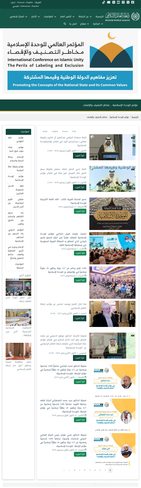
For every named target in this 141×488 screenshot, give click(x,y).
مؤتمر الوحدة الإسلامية (16, 178)
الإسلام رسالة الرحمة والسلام (16, 159)
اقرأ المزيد (79, 155)
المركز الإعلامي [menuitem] (17, 16)
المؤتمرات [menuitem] (48, 16)
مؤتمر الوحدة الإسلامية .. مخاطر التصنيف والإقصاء (108, 117)
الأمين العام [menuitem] (65, 16)
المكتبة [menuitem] (96, 24)
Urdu (74, 131)
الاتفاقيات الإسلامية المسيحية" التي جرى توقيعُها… (18, 331)
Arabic (45, 131)
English (55, 131)
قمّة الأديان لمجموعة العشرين (16, 189)
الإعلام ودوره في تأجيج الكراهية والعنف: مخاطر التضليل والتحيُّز (16, 252)
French (65, 131)
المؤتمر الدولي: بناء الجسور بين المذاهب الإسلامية (16, 235)
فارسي (16, 6)
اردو (13, 2)
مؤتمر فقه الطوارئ (16, 139)
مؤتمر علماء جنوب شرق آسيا (16, 149)
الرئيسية (135, 117)
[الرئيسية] (122, 16)
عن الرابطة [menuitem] (83, 16)
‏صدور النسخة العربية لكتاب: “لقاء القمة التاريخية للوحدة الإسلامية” (63, 201)
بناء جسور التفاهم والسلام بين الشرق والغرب (16, 218)
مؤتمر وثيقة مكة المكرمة (16, 168)
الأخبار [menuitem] (34, 16)
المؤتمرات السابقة (19, 266)
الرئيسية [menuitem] (100, 16)
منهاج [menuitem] (83, 24)
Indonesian (25, 6)
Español (35, 6)
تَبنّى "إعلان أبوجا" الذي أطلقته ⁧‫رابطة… (18, 299)
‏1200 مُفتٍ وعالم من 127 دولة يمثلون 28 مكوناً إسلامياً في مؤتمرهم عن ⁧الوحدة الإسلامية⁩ (63, 270)
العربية (38, 2)
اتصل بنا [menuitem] (73, 24)
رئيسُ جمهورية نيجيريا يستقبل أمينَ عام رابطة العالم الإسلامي (18, 365)
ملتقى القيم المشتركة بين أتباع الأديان (16, 203)
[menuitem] (65, 24)
